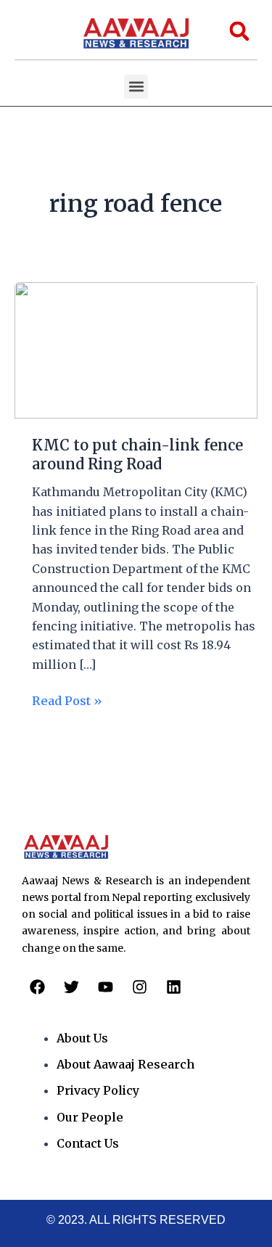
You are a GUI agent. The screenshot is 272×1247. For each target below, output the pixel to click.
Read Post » (67, 699)
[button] (136, 87)
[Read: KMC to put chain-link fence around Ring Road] (136, 349)
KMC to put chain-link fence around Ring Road (137, 454)
